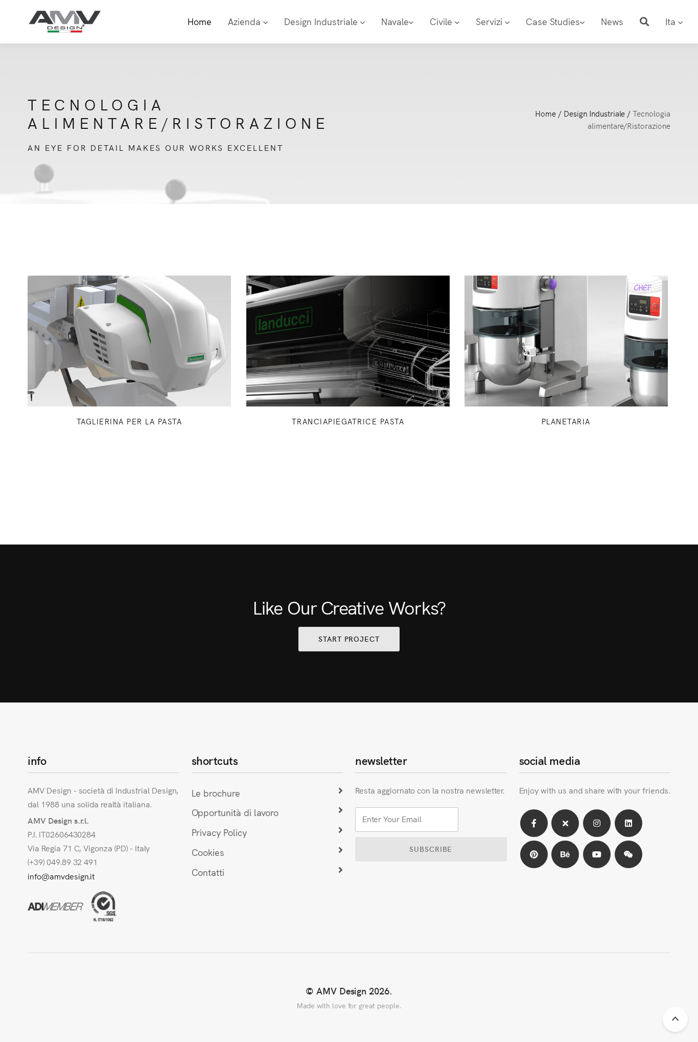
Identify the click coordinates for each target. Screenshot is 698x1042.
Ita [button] (671, 21)
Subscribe (430, 849)
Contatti (208, 872)
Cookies (208, 852)
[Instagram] (597, 823)
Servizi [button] (490, 21)
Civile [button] (442, 21)
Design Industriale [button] (322, 21)
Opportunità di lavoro (235, 812)
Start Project (349, 638)
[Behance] (565, 854)
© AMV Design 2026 (347, 990)
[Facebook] (534, 823)
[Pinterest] (534, 854)
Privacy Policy (219, 832)
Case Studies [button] (553, 21)
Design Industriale (594, 113)
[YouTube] (597, 854)
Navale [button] (395, 21)
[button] (644, 21)
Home (200, 21)
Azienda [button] (245, 21)
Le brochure (216, 792)
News (612, 21)
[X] (565, 823)
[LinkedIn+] (628, 823)
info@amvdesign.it (61, 875)
